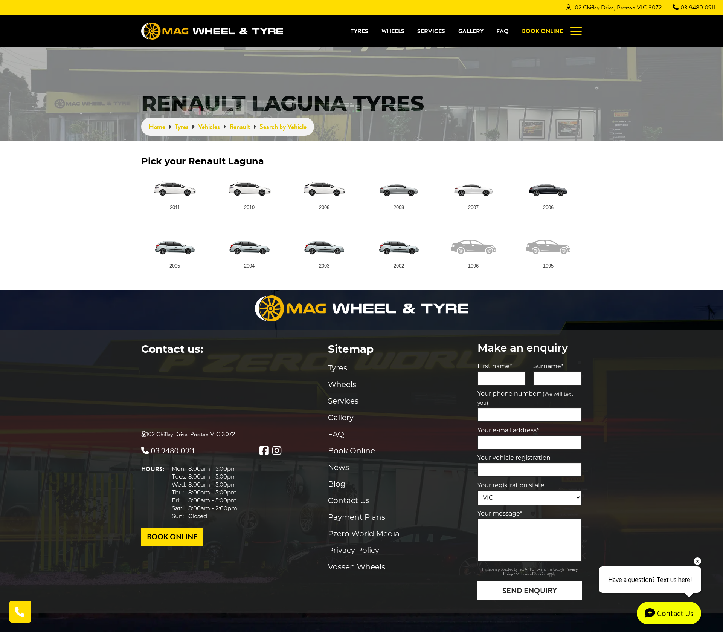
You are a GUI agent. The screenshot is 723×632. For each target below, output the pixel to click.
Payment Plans (356, 517)
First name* (494, 366)
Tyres (359, 31)
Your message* (499, 513)
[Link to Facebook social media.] (264, 450)
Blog (337, 483)
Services (431, 31)
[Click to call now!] (20, 612)
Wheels (392, 31)
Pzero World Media (364, 533)
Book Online (542, 31)
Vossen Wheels (356, 566)
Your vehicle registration (514, 457)
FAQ (502, 31)
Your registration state (511, 485)
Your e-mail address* (508, 430)
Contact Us (349, 500)
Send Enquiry (529, 590)
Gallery (471, 31)
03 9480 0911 (697, 7)
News (338, 467)
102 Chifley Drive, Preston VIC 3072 (617, 7)
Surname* (548, 366)
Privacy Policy (353, 550)
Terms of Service (533, 574)
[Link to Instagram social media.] (276, 450)
